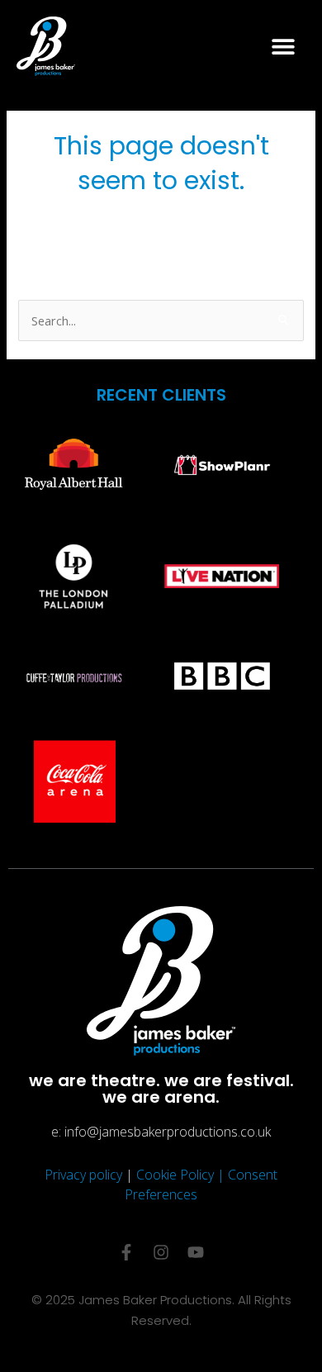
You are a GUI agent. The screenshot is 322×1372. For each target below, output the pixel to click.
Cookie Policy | (182, 1174)
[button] (282, 45)
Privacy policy (83, 1174)
